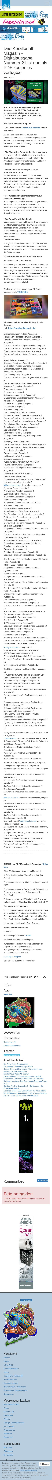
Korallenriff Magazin (11, 1368)
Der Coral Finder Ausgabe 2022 (16, 1064)
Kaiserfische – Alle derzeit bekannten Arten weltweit (23, 1078)
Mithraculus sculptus (12, 485)
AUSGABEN (22, 292)
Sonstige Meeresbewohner (14, 1422)
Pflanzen (7, 1419)
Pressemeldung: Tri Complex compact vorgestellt (22, 1076)
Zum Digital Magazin (12, 957)
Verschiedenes (9, 1430)
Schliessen (44, 1464)
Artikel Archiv (9, 1365)
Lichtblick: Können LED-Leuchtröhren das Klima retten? (25, 1091)
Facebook (9, 1451)
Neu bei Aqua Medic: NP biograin (16, 1074)
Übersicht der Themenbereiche (15, 1390)
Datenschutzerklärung (28, 1470)
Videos (6, 1372)
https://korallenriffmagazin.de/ (21, 328)
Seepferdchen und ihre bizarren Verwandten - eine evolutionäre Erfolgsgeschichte (23, 1070)
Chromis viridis (10, 738)
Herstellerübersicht (11, 1383)
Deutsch (7, 1357)
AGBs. (28, 936)
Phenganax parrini (11, 647)
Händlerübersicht (10, 1379)
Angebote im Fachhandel (13, 1376)
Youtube (9, 1447)
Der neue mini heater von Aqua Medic (18, 1066)
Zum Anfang (43, 1180)
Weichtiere (8, 1433)
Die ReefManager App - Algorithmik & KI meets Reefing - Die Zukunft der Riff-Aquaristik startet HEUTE (25, 1094)
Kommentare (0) (10, 1042)
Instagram (9, 1455)
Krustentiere (8, 1415)
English (6, 1361)
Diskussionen (9, 1394)
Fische (6, 1408)
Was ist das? (8, 1437)
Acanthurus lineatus (30, 128)
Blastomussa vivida (11, 798)
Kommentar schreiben (12, 1045)
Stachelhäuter (9, 1426)
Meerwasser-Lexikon (11, 1404)
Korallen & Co (9, 1411)
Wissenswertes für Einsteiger (15, 1387)
